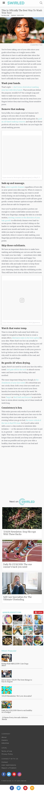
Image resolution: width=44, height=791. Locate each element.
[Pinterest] (25, 788)
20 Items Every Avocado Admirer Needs (15, 718)
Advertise (5, 743)
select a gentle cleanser (15, 187)
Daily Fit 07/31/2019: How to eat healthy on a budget (17, 711)
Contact (5, 762)
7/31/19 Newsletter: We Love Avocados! (17, 696)
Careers (5, 740)
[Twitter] (18, 788)
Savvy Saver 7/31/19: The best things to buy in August (17, 681)
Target (8, 397)
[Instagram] (19, 774)
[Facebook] (12, 788)
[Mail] (32, 788)
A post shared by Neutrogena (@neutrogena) (17, 177)
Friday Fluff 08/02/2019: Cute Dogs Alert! (15, 665)
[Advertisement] (22, 472)
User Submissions (9, 765)
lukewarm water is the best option (25, 338)
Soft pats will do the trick (16, 370)
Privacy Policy (7, 754)
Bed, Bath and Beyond (22, 397)
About (4, 737)
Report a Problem (9, 768)
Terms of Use (7, 751)
